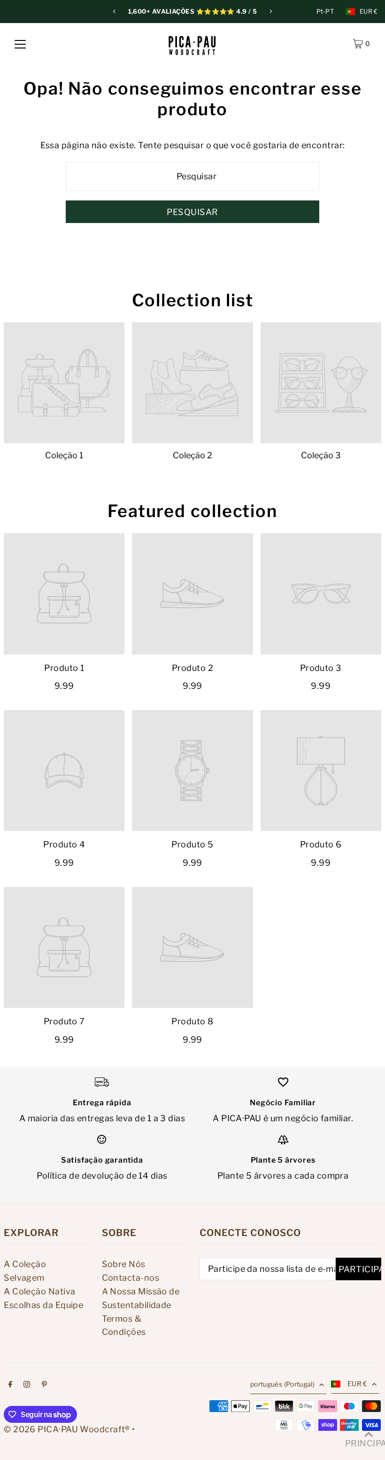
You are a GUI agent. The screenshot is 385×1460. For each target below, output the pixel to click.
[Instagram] (26, 1385)
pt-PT (325, 11)
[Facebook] (10, 1385)
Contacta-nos (130, 1278)
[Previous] (114, 11)
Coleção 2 (192, 455)
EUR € (369, 11)
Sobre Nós (124, 1264)
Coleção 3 (321, 455)
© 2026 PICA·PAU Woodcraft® (67, 1429)
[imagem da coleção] (64, 382)
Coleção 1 (64, 455)
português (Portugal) (282, 1384)
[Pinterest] (44, 1385)
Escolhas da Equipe (43, 1305)
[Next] (270, 11)
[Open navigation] (20, 44)
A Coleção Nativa (39, 1291)
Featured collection (192, 511)
